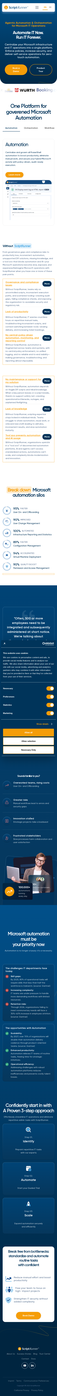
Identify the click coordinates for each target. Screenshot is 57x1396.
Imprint (11, 1381)
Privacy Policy (37, 1390)
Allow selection (28, 741)
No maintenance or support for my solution (23, 381)
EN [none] (45, 7)
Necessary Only (28, 750)
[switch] (50, 697)
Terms (18, 1381)
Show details (42, 724)
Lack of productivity (16, 311)
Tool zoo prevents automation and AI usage (22, 437)
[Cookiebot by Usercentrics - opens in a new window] (42, 644)
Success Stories (24, 1354)
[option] (50, 8)
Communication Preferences (36, 1381)
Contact (25, 1359)
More (47, 283)
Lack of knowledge (16, 408)
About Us (11, 1354)
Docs (33, 1359)
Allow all (28, 732)
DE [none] (50, 7)
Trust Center (44, 1354)
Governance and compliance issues (22, 284)
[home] (17, 7)
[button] (36, 7)
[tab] (11, 128)
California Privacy (21, 1390)
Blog (35, 1354)
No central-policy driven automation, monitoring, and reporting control (22, 338)
